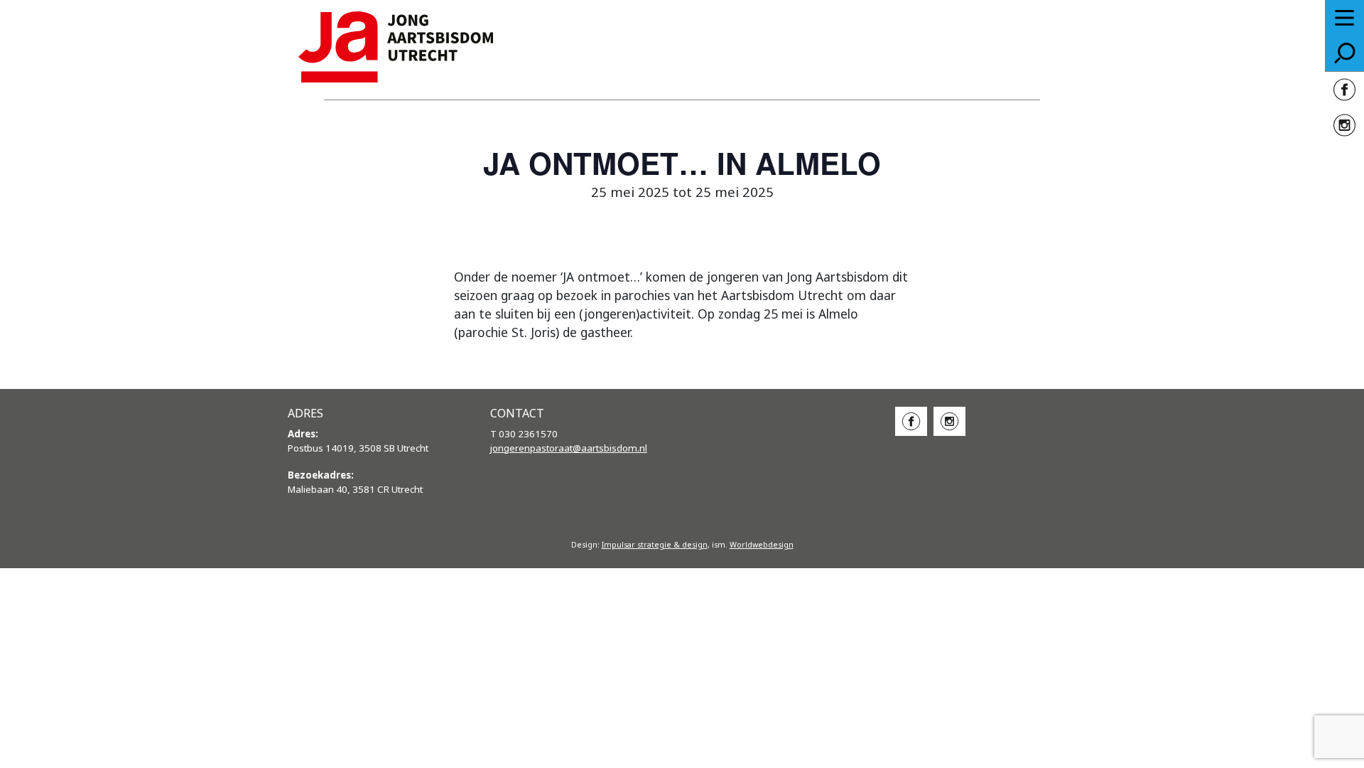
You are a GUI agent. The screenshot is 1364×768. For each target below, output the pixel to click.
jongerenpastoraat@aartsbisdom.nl (568, 448)
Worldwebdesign (762, 545)
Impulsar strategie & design (655, 545)
